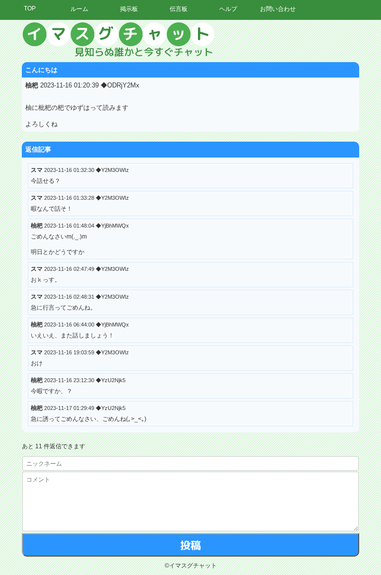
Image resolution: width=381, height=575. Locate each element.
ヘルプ (228, 8)
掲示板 (129, 8)
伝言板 (179, 8)
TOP (30, 8)
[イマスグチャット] (190, 39)
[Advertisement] (289, 171)
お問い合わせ (278, 8)
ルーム (79, 8)
